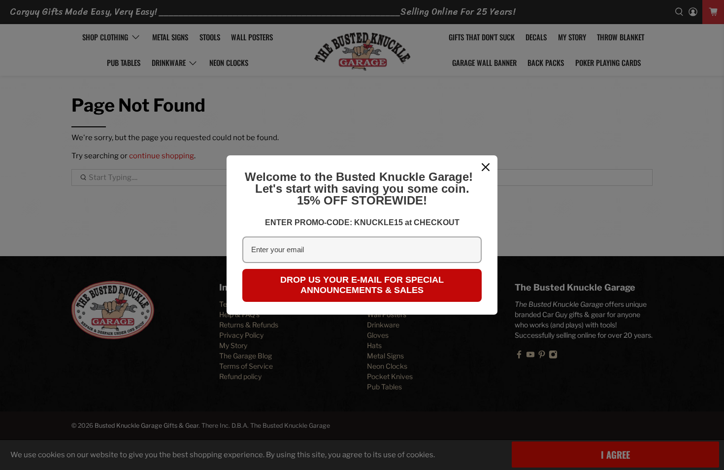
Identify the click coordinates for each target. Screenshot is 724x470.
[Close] (485, 167)
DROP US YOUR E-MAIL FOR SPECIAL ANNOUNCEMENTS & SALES (362, 285)
